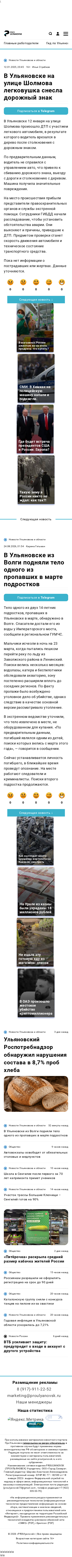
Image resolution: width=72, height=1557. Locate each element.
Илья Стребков (41, 67)
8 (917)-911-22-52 (34, 1389)
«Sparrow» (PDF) (44, 1523)
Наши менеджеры (34, 1402)
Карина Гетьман (35, 546)
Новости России (18, 1336)
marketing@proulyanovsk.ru (34, 1395)
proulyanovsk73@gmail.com (20, 1488)
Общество (14, 1147)
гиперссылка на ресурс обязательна (44, 1443)
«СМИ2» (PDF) (26, 1523)
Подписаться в (36, 111)
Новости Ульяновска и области (27, 60)
